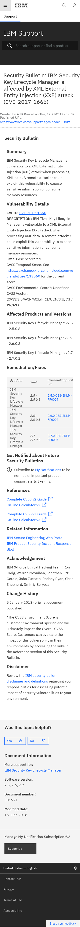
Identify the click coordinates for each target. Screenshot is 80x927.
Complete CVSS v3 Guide (27, 514)
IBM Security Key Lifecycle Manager (33, 770)
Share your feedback (63, 923)
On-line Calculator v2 (23, 505)
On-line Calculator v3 (23, 520)
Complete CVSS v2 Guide (27, 499)
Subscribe (15, 849)
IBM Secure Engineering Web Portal (35, 537)
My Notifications (48, 469)
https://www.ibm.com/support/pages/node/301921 (35, 122)
